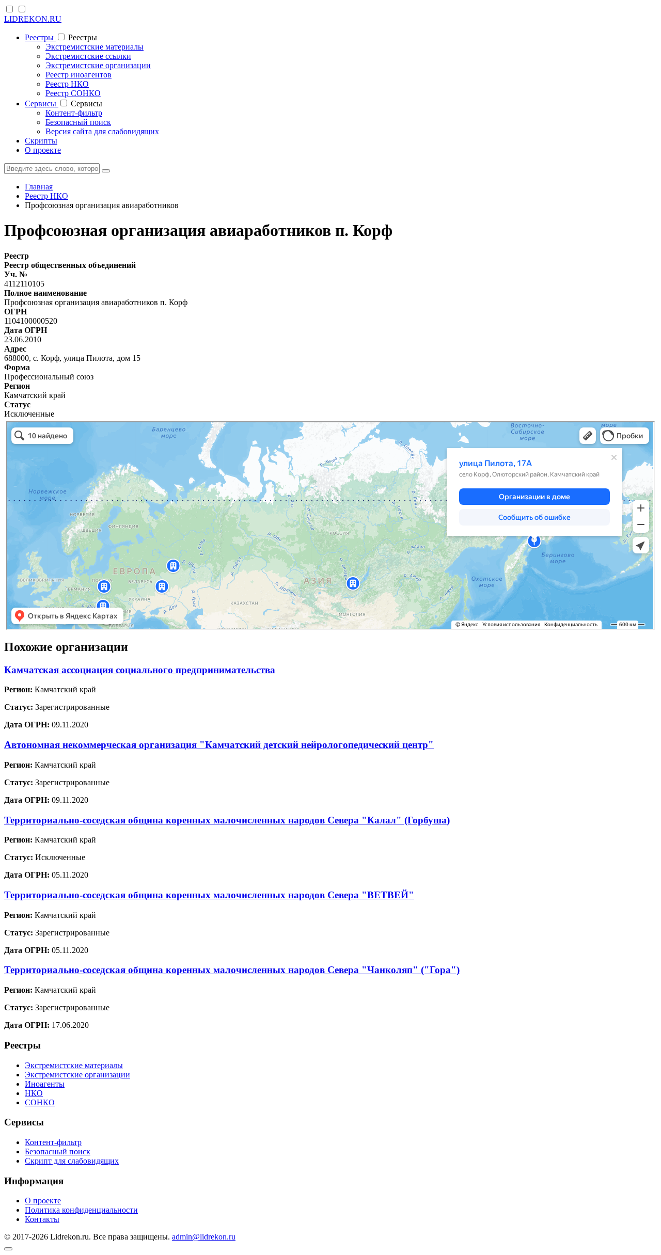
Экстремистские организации (98, 65)
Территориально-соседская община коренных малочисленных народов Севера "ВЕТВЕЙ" (209, 894)
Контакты (42, 1219)
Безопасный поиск (78, 122)
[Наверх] (8, 1248)
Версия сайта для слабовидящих (102, 131)
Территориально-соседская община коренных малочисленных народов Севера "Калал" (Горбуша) (227, 820)
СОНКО (40, 1102)
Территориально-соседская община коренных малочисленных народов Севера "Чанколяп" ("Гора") (232, 969)
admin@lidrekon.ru (203, 1236)
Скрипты (41, 140)
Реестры (40, 37)
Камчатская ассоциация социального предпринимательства (139, 669)
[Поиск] (106, 170)
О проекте (43, 150)
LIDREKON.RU (32, 18)
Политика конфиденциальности (81, 1209)
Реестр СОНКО (73, 93)
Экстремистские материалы (94, 46)
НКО (34, 1093)
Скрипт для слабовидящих (72, 1160)
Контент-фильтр (73, 112)
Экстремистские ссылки (88, 56)
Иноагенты (45, 1083)
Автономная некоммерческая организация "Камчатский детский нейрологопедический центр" (219, 744)
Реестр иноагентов (78, 74)
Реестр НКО (67, 84)
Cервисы (41, 103)
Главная (39, 186)
